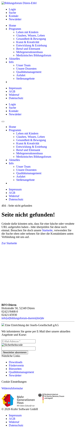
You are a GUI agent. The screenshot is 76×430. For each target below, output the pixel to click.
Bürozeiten (15, 368)
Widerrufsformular (12, 388)
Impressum (15, 88)
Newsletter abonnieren (15, 352)
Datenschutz (16, 98)
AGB (12, 91)
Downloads (15, 362)
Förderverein (16, 365)
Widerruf (14, 94)
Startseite (47, 230)
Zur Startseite (9, 243)
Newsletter (15, 375)
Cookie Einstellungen (14, 381)
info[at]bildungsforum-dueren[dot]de (22, 318)
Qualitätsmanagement (21, 372)
